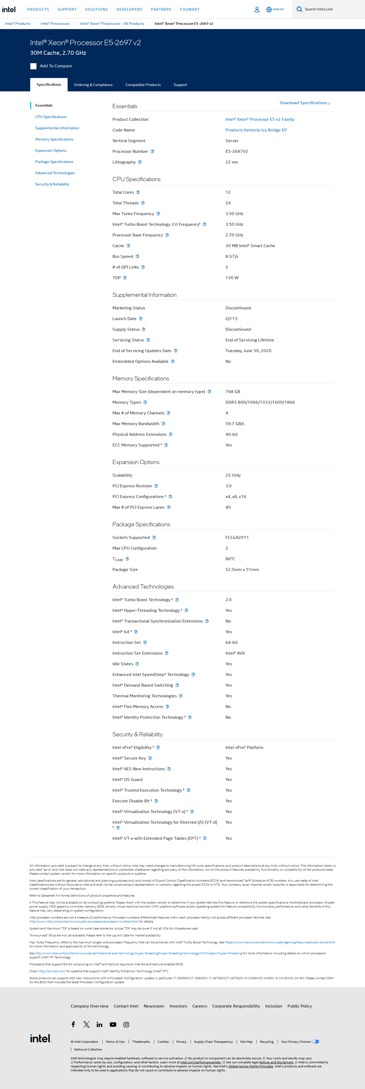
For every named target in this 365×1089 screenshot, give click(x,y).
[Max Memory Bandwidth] (163, 423)
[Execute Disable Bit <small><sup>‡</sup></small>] (156, 801)
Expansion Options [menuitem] (51, 150)
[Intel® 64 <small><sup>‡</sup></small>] (136, 631)
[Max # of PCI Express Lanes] (169, 507)
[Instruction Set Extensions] (166, 653)
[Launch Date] (140, 318)
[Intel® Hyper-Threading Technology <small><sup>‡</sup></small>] (186, 610)
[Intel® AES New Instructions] (169, 769)
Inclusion (273, 1006)
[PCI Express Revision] (156, 486)
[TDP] (125, 277)
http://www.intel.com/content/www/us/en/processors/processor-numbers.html (83, 921)
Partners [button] (161, 9)
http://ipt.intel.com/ (52, 971)
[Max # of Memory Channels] (168, 413)
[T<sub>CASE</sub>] (127, 559)
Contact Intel (126, 1006)
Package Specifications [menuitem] (54, 161)
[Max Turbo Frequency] (158, 213)
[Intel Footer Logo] (41, 1038)
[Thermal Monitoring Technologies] (181, 696)
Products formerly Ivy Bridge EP (256, 130)
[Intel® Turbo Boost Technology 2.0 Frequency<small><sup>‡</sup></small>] (204, 224)
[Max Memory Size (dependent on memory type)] (209, 391)
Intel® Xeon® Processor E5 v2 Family (260, 119)
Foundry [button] (190, 9)
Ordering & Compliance (93, 84)
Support (180, 84)
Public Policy (300, 1006)
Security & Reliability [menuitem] (52, 184)
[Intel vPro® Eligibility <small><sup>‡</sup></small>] (158, 747)
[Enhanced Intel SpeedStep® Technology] (193, 674)
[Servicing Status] (148, 340)
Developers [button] (129, 9)
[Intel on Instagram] (126, 1025)
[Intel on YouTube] (113, 1025)
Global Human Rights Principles (250, 1066)
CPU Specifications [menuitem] (51, 116)
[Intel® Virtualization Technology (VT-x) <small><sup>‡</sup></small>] (192, 811)
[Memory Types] (145, 402)
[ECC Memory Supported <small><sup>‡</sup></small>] (166, 445)
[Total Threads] (143, 203)
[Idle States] (137, 664)
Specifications (49, 84)
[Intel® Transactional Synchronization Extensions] (207, 621)
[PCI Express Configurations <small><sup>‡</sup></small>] (170, 496)
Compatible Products (143, 84)
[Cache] (128, 245)
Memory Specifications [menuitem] (54, 139)
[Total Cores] (138, 192)
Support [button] (67, 9)
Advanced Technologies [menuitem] (55, 172)
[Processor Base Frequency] (167, 235)
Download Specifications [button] (303, 103)
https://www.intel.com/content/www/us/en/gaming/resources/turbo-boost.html (280, 942)
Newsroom (154, 1006)
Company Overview (89, 1006)
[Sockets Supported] (154, 537)
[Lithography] (140, 162)
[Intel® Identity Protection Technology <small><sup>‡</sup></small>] (190, 717)
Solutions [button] (96, 9)
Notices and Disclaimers (276, 1062)
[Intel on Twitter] (86, 1025)
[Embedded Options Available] (173, 361)
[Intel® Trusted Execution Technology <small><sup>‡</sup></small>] (188, 790)
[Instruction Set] (145, 642)
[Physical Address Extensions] (170, 434)
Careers (199, 1006)
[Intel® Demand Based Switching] (177, 685)
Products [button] (38, 9)
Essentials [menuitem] (44, 105)
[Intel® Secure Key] (150, 758)
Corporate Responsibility (236, 1006)
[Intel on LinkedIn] (99, 1025)
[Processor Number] (152, 151)
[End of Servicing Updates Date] (175, 350)
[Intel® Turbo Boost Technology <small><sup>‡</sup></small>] (177, 599)
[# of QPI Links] (143, 267)
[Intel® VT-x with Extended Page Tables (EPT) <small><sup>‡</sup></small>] (205, 838)
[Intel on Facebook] (73, 1025)
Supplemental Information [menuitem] (57, 128)
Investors (178, 1006)
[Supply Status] (143, 329)
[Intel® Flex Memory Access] (167, 706)
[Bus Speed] (137, 256)
